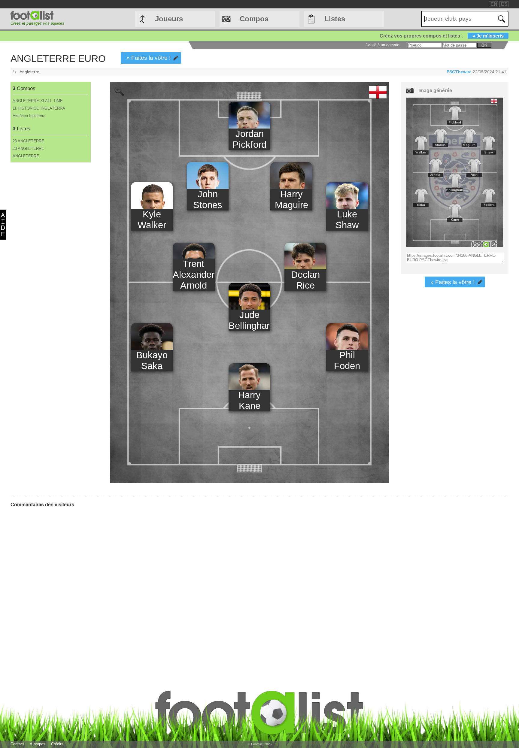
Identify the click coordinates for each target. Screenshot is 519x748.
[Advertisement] (50, 262)
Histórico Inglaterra (29, 116)
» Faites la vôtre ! (148, 58)
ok (484, 45)
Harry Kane (249, 400)
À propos (37, 744)
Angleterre (29, 71)
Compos (254, 19)
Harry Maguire (291, 199)
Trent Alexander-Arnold (193, 275)
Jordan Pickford (249, 139)
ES (504, 4)
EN (493, 4)
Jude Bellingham (249, 320)
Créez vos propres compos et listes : (442, 35)
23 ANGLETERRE (28, 141)
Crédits (57, 744)
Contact (17, 744)
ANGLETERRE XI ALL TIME (38, 100)
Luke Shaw (347, 219)
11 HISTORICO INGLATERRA (39, 108)
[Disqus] (56, 587)
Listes (334, 19)
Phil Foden (347, 360)
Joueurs (169, 19)
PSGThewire (459, 71)
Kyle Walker (152, 219)
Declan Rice (305, 280)
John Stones (207, 199)
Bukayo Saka (152, 360)
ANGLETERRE (26, 156)
